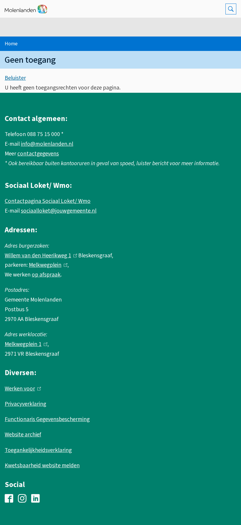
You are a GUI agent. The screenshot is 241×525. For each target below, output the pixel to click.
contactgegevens (38, 154)
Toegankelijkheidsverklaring (38, 450)
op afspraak (46, 275)
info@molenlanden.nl (47, 144)
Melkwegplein (47, 265)
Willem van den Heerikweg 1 (39, 255)
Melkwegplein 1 (25, 344)
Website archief (23, 434)
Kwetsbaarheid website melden (42, 465)
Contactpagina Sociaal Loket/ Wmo (48, 201)
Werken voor (21, 389)
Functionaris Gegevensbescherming (47, 419)
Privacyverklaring (25, 404)
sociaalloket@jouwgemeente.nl (58, 211)
